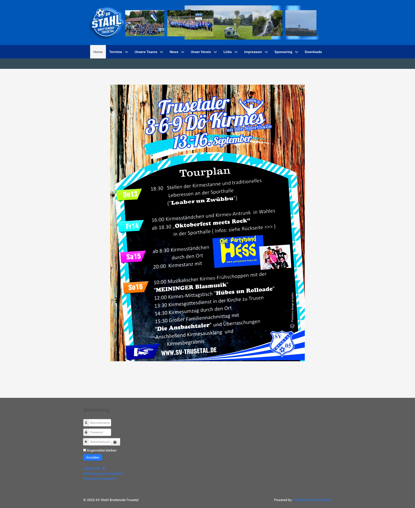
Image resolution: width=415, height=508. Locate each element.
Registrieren (92, 468)
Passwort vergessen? (99, 479)
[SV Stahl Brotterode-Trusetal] (202, 22)
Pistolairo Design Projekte (312, 500)
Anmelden (92, 457)
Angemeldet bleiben (102, 450)
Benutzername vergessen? (103, 473)
